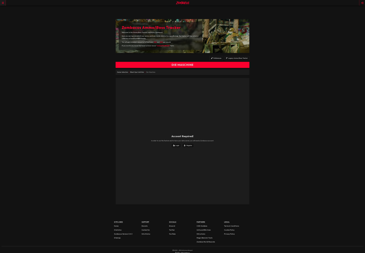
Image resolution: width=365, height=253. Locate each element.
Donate (145, 226)
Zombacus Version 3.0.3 (123, 234)
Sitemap (117, 238)
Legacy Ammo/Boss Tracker (238, 58)
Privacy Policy (229, 234)
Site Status (146, 234)
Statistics (117, 230)
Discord (172, 226)
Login (177, 145)
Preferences (217, 58)
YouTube (172, 234)
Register (189, 145)
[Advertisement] (182, 13)
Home (116, 226)
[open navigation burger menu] (3, 3)
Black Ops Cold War (137, 72)
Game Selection (122, 72)
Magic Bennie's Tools (204, 238)
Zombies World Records (206, 242)
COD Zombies (202, 226)
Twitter (172, 230)
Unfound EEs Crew (204, 230)
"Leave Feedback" (163, 46)
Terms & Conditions (231, 226)
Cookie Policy (229, 230)
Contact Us (146, 230)
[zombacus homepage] (182, 3)
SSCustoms (201, 234)
